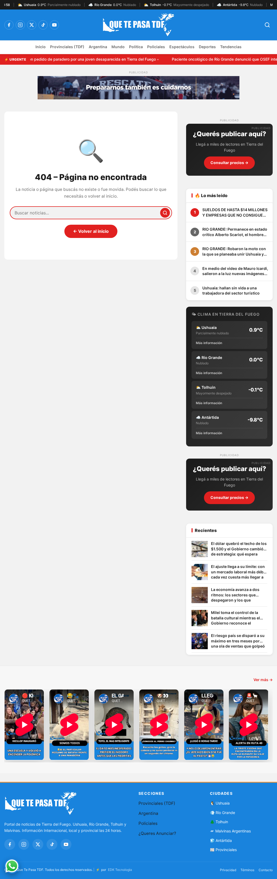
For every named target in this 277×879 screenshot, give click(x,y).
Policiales (156, 46)
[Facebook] (9, 25)
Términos (247, 870)
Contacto (266, 870)
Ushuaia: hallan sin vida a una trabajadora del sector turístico (231, 291)
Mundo (118, 46)
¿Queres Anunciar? (157, 833)
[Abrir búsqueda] (267, 24)
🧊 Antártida (221, 840)
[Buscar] (165, 213)
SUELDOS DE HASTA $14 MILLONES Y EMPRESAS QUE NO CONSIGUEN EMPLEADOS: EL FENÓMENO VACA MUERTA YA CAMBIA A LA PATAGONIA (235, 212)
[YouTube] (54, 25)
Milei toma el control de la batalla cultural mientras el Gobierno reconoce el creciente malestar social (235, 618)
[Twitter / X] (31, 25)
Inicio (40, 46)
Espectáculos (181, 46)
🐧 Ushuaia (220, 803)
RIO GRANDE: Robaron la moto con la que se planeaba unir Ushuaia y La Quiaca (234, 251)
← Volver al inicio (91, 231)
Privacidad (228, 870)
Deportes (207, 46)
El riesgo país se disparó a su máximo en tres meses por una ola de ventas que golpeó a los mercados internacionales (238, 641)
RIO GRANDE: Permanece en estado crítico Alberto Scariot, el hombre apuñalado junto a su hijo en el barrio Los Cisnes (234, 232)
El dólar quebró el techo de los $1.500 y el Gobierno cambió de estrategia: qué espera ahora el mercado (239, 549)
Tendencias (231, 46)
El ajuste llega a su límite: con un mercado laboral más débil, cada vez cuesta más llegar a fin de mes (239, 572)
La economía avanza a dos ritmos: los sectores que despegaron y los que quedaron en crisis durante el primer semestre (238, 595)
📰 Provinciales (223, 849)
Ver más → (263, 679)
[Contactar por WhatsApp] (11, 866)
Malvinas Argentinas (233, 831)
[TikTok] (43, 25)
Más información (209, 343)
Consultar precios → (229, 162)
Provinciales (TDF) (67, 46)
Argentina (98, 46)
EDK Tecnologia (120, 870)
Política (136, 46)
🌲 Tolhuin (219, 821)
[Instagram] (20, 25)
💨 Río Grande (222, 812)
